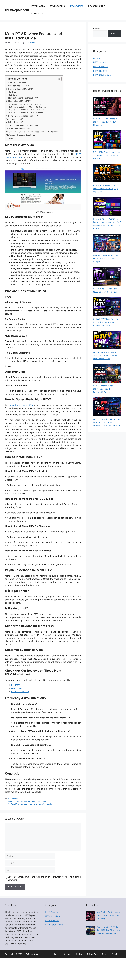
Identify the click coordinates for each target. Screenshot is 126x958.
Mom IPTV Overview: (17, 82)
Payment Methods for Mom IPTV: (23, 116)
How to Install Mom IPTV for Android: (27, 104)
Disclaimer (80, 954)
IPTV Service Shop (20, 691)
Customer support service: (21, 128)
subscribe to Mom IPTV (20, 405)
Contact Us (38, 13)
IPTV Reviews (76, 6)
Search (96, 28)
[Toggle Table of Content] (58, 79)
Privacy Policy (93, 954)
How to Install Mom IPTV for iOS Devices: (29, 107)
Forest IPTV (17, 688)
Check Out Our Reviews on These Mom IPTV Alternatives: (35, 132)
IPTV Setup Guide (96, 6)
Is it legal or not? (15, 119)
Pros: (14, 92)
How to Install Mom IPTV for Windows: (28, 113)
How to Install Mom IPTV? (20, 101)
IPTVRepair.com (17, 10)
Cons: (15, 95)
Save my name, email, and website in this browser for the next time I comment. (44, 878)
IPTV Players (38, 6)
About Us (57, 954)
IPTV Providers (57, 6)
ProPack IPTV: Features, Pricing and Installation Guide (30, 804)
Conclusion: (14, 138)
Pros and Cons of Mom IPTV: (21, 89)
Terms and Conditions (111, 954)
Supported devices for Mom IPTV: (23, 125)
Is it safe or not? (15, 122)
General (97, 58)
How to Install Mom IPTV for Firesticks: (28, 110)
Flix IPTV (15, 685)
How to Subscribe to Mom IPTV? (23, 98)
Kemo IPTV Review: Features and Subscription (27, 801)
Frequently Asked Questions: (22, 135)
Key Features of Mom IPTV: (20, 86)
